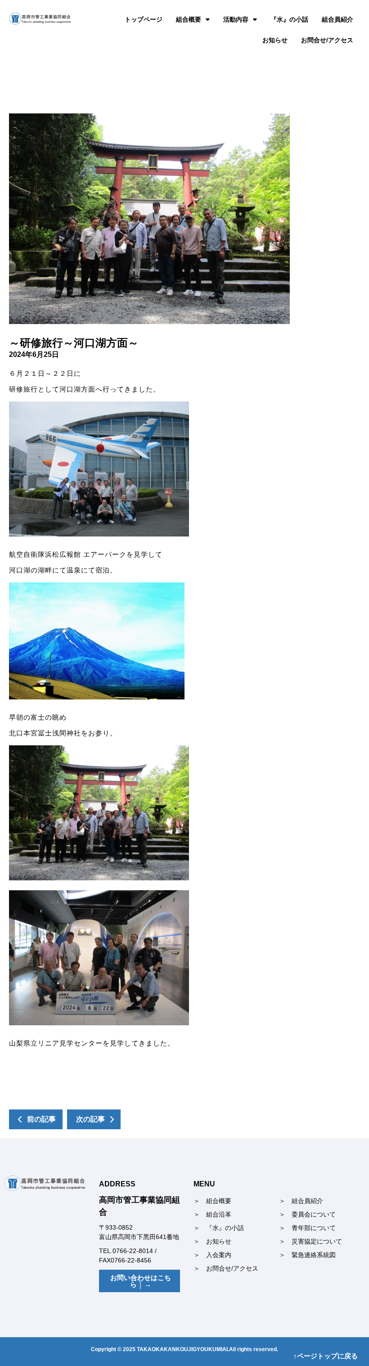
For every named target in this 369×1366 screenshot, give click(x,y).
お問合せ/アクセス (327, 40)
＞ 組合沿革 (212, 1214)
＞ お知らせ (212, 1241)
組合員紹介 (337, 19)
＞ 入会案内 (212, 1254)
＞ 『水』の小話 (219, 1227)
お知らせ (275, 40)
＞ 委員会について (307, 1214)
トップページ (143, 19)
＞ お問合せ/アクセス (226, 1268)
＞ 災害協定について (310, 1241)
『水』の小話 (289, 19)
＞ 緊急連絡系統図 (307, 1254)
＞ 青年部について (307, 1227)
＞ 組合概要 (212, 1200)
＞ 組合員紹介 (301, 1200)
